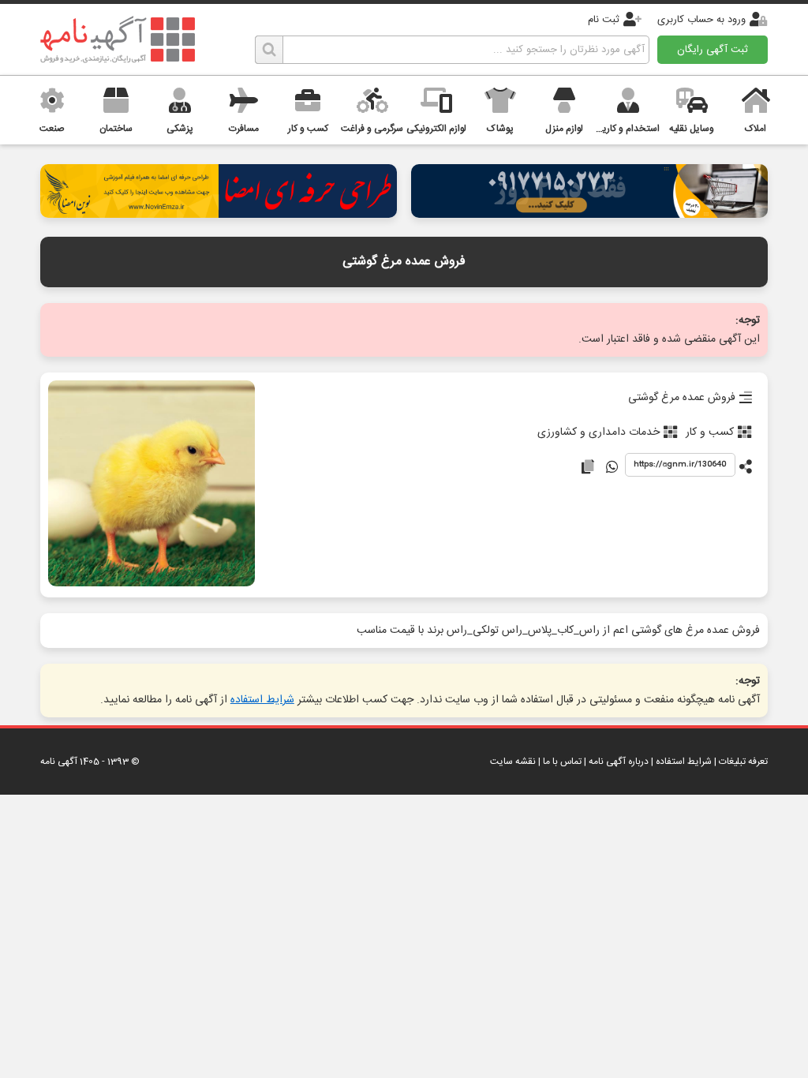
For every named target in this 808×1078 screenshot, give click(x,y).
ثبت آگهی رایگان (712, 49)
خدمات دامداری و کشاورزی (598, 432)
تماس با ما (562, 761)
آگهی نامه (58, 761)
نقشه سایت (513, 761)
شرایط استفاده (262, 700)
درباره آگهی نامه (619, 761)
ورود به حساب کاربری (701, 19)
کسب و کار (710, 432)
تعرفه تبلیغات (743, 761)
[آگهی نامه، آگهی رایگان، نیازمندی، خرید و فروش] (117, 39)
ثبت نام (603, 19)
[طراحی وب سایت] (589, 213)
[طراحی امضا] (218, 213)
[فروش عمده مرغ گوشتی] (151, 485)
